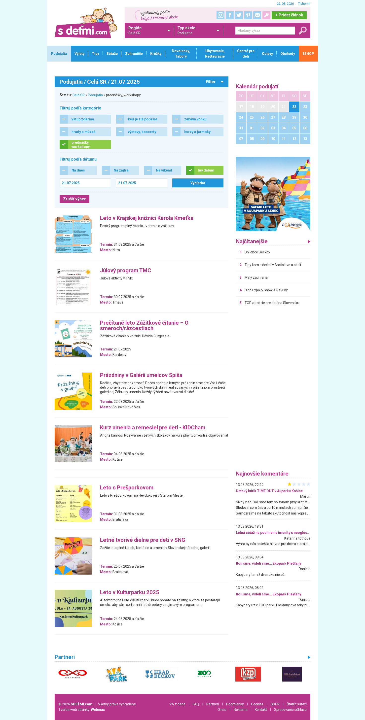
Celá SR (79, 95)
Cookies (257, 704)
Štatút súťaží (297, 704)
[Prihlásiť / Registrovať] (266, 15)
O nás (222, 710)
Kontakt (261, 710)
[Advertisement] (273, 389)
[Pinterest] (248, 15)
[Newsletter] (257, 15)
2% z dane (177, 704)
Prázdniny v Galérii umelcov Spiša (141, 375)
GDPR (275, 704)
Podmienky (235, 704)
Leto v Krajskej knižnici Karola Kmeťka (146, 218)
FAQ (196, 704)
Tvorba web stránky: (81, 710)
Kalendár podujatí (257, 87)
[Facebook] (230, 15)
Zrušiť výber (74, 199)
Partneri (212, 704)
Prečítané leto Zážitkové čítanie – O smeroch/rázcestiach (144, 325)
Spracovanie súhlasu (290, 710)
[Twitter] (239, 15)
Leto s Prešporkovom (126, 488)
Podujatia (95, 95)
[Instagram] (220, 15)
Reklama (241, 710)
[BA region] (273, 194)
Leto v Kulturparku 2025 (129, 592)
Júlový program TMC (125, 271)
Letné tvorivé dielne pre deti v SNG (142, 540)
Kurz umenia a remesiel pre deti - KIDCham (152, 428)
